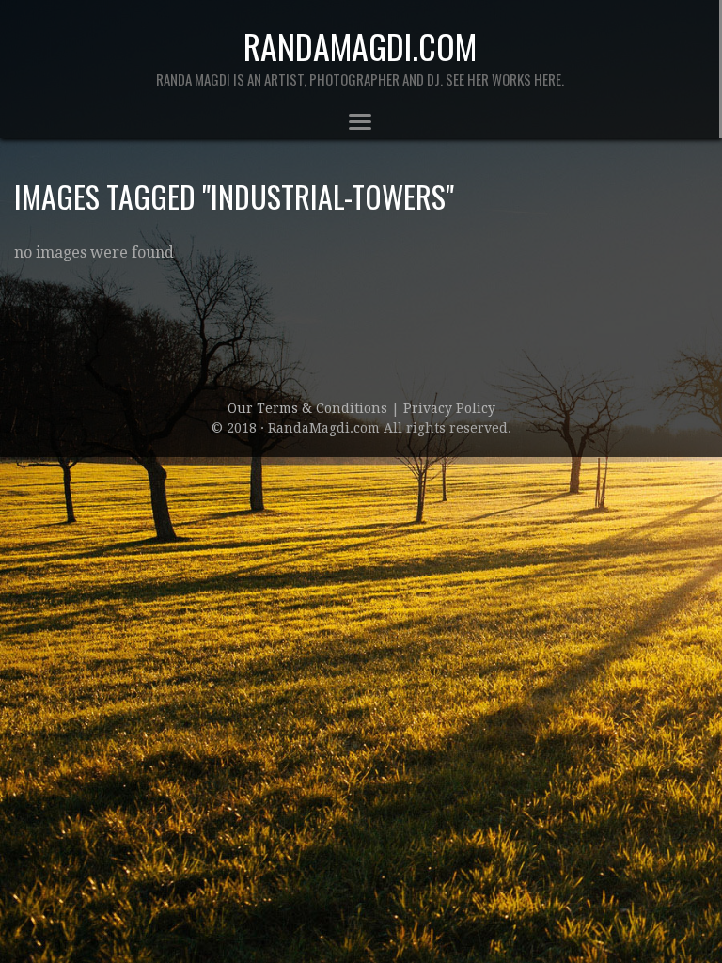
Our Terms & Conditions (309, 408)
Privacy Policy (449, 408)
